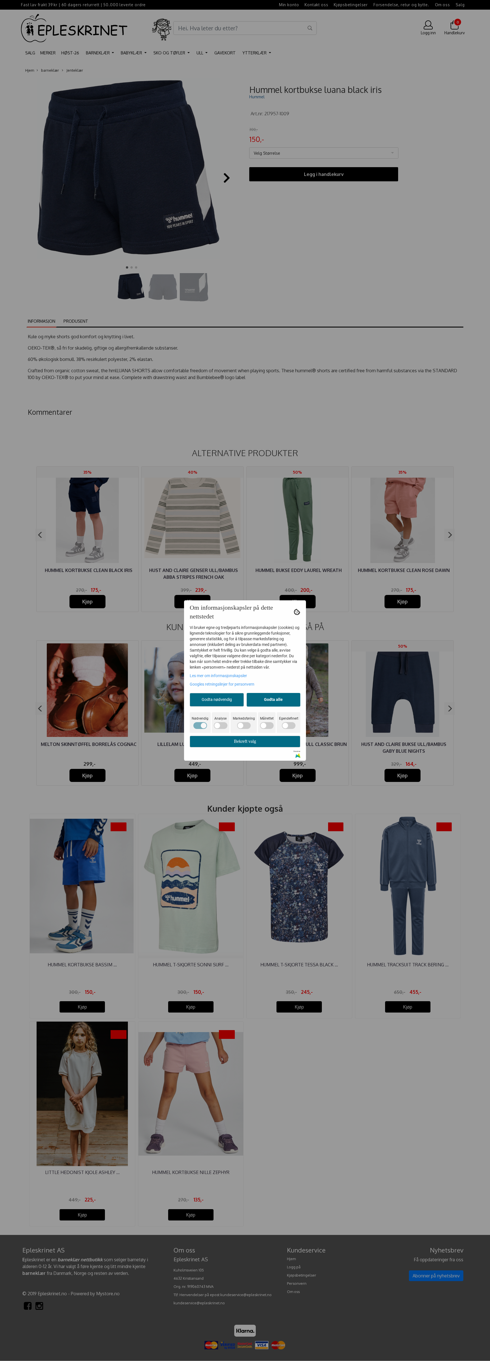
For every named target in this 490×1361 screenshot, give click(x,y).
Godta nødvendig (217, 699)
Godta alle (273, 699)
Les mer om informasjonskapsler (218, 675)
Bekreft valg (245, 741)
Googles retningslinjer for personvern (222, 684)
